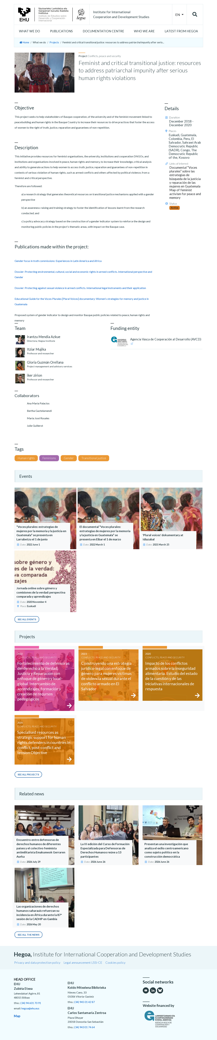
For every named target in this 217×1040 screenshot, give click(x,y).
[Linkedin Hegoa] (153, 990)
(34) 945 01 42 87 (84, 1001)
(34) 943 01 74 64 (84, 1027)
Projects (54, 42)
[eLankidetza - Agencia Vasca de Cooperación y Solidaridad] (173, 1019)
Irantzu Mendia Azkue (43, 337)
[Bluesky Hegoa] (160, 990)
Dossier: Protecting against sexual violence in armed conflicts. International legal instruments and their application (80, 287)
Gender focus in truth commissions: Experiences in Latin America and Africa (58, 260)
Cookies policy (115, 962)
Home (25, 42)
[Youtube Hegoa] (146, 990)
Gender (69, 458)
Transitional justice (93, 458)
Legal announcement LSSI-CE (83, 962)
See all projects (28, 774)
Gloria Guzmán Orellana (45, 362)
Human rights (26, 458)
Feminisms (49, 458)
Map (17, 1016)
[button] (29, 31)
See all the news (28, 934)
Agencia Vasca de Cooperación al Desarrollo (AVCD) (165, 339)
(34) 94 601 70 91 (31, 1002)
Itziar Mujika (36, 349)
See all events (27, 619)
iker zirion (34, 375)
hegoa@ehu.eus (30, 1008)
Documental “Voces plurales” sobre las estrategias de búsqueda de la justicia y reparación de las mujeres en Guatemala (185, 177)
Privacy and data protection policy (37, 962)
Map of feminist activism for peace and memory (185, 193)
